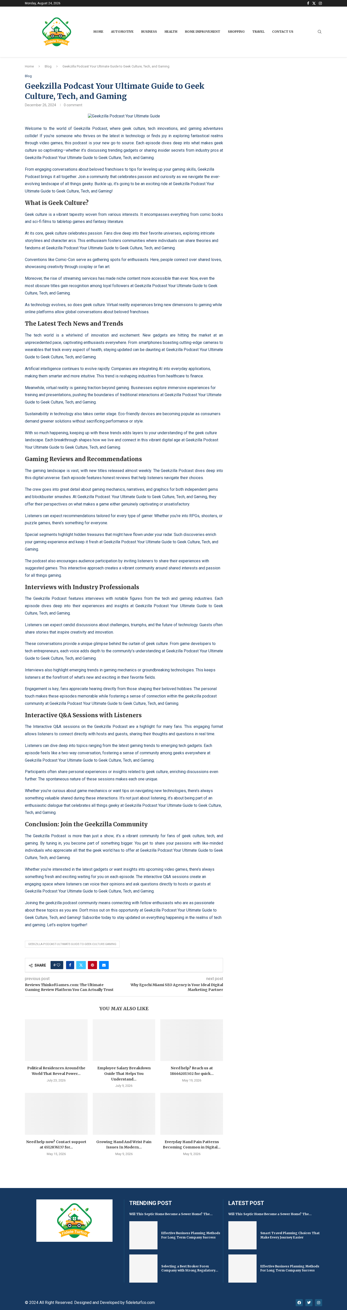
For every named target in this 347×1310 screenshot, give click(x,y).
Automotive (122, 31)
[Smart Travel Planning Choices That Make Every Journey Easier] (242, 1235)
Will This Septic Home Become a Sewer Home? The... (171, 1214)
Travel (258, 31)
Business (149, 31)
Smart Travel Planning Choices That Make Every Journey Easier (290, 1235)
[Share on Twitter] (81, 965)
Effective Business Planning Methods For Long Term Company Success (190, 1235)
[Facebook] (308, 3)
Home (98, 31)
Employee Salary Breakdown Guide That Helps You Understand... (124, 1073)
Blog (48, 66)
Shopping (236, 31)
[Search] (319, 32)
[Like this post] (58, 965)
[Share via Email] (104, 965)
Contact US (282, 31)
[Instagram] (320, 3)
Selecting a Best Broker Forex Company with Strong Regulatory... (189, 1268)
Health (171, 31)
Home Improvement (202, 31)
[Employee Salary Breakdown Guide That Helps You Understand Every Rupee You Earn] (124, 1040)
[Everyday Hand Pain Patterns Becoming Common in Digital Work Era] (191, 1113)
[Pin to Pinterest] (92, 965)
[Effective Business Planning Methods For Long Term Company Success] (143, 1235)
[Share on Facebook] (70, 965)
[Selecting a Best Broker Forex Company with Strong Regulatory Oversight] (143, 1268)
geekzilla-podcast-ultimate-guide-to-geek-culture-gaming (72, 944)
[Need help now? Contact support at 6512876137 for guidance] (56, 1113)
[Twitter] (314, 3)
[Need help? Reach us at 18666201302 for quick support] (191, 1040)
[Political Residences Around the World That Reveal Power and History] (56, 1040)
